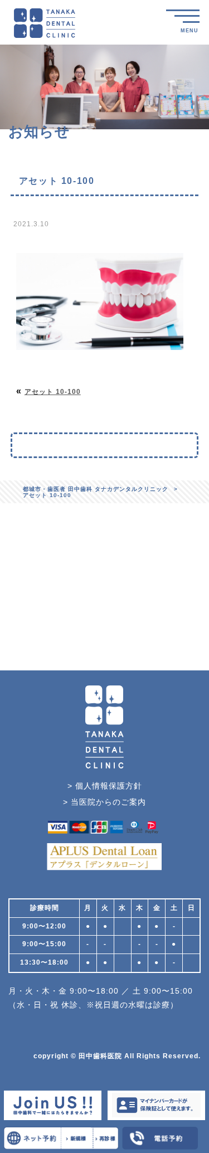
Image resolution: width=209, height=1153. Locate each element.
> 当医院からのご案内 (104, 801)
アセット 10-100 (53, 392)
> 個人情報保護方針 (104, 785)
